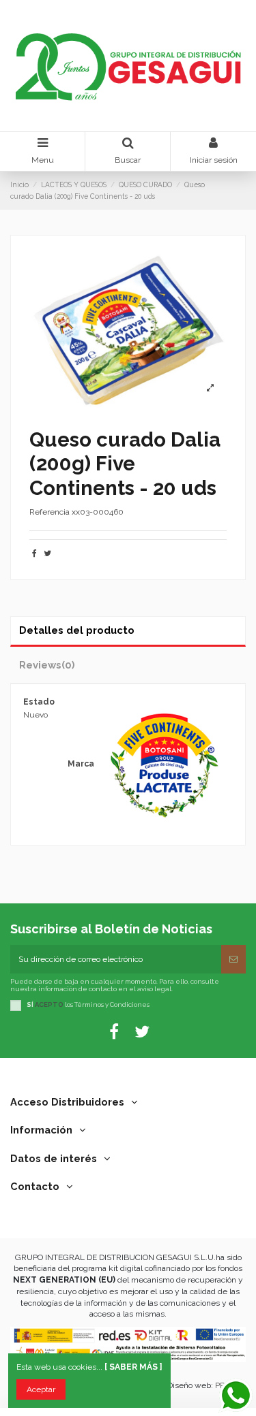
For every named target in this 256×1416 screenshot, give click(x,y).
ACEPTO (49, 1004)
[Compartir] (34, 553)
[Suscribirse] (233, 959)
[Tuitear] (47, 553)
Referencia (49, 512)
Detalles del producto (76, 630)
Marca (81, 764)
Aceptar (41, 1389)
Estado (39, 702)
